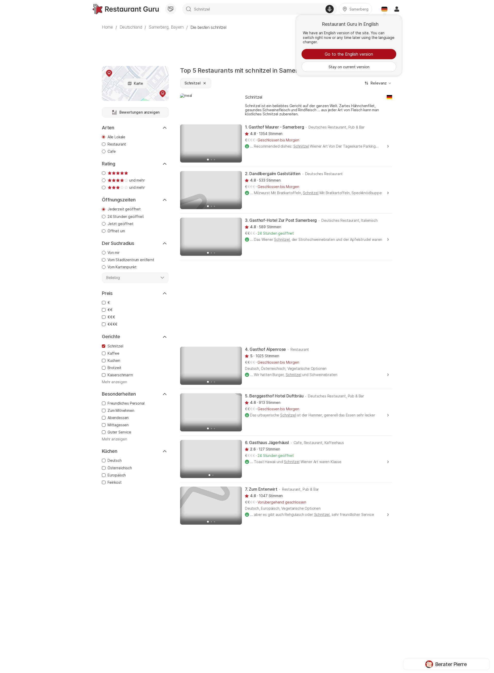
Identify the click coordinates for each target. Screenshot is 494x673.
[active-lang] (384, 9)
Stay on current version (349, 66)
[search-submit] (189, 9)
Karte (138, 83)
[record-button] (329, 9)
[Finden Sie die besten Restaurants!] (126, 9)
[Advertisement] (247, 45)
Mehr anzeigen (114, 382)
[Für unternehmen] (170, 9)
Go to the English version (349, 54)
